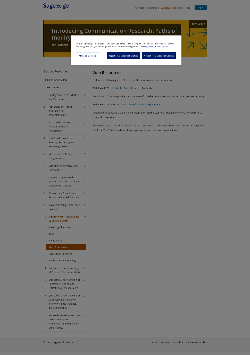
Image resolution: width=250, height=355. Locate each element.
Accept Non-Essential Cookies (159, 55)
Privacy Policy (147, 46)
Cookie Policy (161, 46)
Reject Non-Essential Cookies (123, 55)
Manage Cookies (87, 55)
